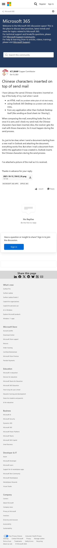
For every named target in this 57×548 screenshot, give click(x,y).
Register (42, 4)
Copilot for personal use (11, 306)
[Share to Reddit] (28, 276)
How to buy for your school (11, 390)
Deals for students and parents (13, 398)
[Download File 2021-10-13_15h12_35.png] (30, 177)
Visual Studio (7, 486)
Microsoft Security (9, 419)
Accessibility (7, 524)
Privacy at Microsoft (9, 511)
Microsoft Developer (9, 461)
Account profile (8, 331)
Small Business (8, 444)
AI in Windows (7, 310)
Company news (8, 507)
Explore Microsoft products (11, 314)
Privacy (28, 539)
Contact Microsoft (17, 539)
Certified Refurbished (10, 352)
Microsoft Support (21, 42)
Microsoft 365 (9, 11)
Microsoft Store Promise (11, 356)
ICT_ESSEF (14, 71)
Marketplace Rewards (10, 482)
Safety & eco (29, 541)
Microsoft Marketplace (10, 478)
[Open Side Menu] (3, 4)
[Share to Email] (41, 276)
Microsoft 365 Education (11, 385)
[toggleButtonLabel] (53, 11)
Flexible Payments (9, 360)
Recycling (39, 541)
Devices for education (10, 377)
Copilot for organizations (11, 301)
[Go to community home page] (9, 4)
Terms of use (7, 541)
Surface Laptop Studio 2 (10, 297)
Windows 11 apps (8, 318)
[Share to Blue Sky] (33, 276)
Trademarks (18, 541)
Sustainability (7, 528)
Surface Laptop (8, 293)
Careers (5, 499)
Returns (5, 343)
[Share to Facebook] (19, 276)
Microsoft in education (10, 373)
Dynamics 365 (7, 423)
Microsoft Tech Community (11, 474)
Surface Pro (6, 289)
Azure (5, 457)
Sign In (51, 4)
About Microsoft (8, 503)
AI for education (8, 402)
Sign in (14, 246)
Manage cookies (39, 539)
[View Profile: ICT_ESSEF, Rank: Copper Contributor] (5, 72)
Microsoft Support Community (21, 36)
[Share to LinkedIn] (15, 276)
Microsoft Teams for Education (13, 381)
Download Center (8, 335)
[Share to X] (24, 276)
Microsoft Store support (10, 339)
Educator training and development (14, 394)
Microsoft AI (7, 415)
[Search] (35, 4)
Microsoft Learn (8, 465)
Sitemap (5, 539)
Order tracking (7, 348)
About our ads (7, 544)
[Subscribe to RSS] (37, 276)
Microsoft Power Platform (11, 432)
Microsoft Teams (8, 436)
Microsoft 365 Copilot (10, 440)
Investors (6, 516)
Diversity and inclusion (10, 520)
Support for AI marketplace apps (13, 469)
